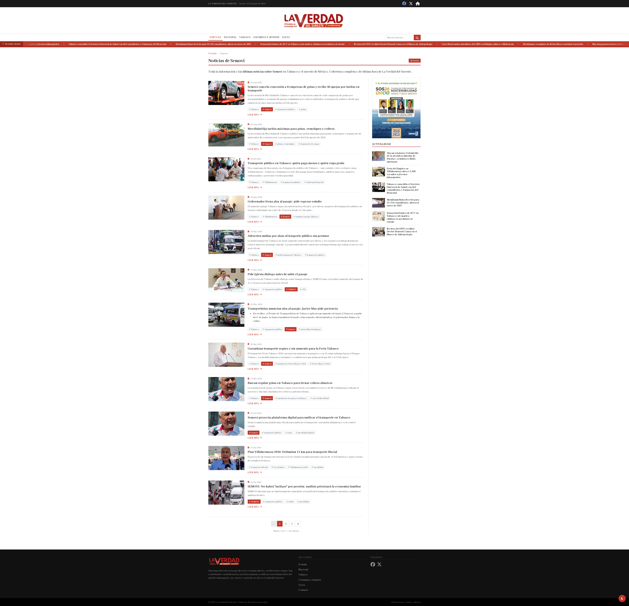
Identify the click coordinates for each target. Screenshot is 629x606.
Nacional (230, 37)
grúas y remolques (286, 143)
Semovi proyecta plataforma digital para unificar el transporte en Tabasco (299, 417)
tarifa (291, 501)
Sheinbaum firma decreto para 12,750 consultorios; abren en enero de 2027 (185, 44)
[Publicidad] (396, 108)
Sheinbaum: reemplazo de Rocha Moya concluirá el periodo (525, 44)
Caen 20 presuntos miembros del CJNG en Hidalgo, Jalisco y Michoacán (450, 44)
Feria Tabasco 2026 (321, 363)
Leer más (253, 114)
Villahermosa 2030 (299, 467)
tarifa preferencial (314, 182)
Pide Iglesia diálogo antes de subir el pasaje (277, 274)
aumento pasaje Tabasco (306, 216)
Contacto (303, 589)
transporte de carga (309, 143)
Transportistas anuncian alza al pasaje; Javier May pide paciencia (293, 308)
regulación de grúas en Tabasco (292, 398)
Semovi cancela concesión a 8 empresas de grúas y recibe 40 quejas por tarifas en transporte (303, 88)
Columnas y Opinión (266, 37)
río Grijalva (279, 467)
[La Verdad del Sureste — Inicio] (314, 20)
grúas (303, 109)
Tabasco (244, 37)
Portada (215, 37)
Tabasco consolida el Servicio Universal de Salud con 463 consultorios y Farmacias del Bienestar (90, 44)
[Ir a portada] (418, 3)
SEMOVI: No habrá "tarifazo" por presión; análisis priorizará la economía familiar (304, 486)
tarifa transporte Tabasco (289, 255)
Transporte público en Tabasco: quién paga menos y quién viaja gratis (296, 163)
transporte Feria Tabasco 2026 (291, 363)
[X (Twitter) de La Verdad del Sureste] (411, 3)
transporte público (286, 109)
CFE (304, 289)
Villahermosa (271, 182)
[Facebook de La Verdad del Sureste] (404, 3)
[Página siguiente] (298, 523)
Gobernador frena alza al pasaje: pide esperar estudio (285, 201)
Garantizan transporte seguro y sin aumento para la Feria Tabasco (293, 348)
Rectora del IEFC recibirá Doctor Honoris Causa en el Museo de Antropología (365, 44)
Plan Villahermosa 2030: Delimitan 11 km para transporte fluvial (292, 452)
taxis (289, 432)
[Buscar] (417, 37)
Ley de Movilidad (321, 398)
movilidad (318, 467)
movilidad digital (306, 432)
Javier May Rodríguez (311, 329)
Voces (286, 37)
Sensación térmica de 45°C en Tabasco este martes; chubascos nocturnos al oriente (274, 44)
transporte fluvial (259, 467)
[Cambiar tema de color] (622, 598)
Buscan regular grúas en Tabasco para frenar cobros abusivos (290, 383)
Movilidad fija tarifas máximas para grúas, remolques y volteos (291, 129)
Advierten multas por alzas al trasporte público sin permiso (288, 236)
